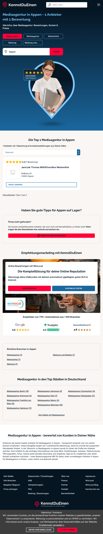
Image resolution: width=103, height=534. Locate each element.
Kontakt (64, 489)
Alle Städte (8, 476)
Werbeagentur (14, 355)
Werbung (12, 364)
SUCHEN (56, 52)
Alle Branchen (9, 480)
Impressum (90, 476)
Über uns (65, 476)
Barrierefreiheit (68, 493)
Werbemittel (13, 359)
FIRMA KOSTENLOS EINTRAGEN (53, 236)
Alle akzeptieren (67, 530)
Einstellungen (47, 476)
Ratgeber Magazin (11, 485)
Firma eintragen (10, 489)
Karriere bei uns (92, 489)
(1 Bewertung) (32, 162)
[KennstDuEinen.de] (19, 5)
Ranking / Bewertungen (38, 493)
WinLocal (89, 480)
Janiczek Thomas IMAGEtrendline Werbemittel (45, 167)
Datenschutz (33, 476)
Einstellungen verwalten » (51, 525)
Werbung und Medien (64, 355)
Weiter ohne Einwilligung (40, 530)
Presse (64, 480)
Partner (64, 485)
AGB (30, 480)
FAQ (30, 489)
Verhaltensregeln (35, 485)
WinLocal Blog (91, 485)
